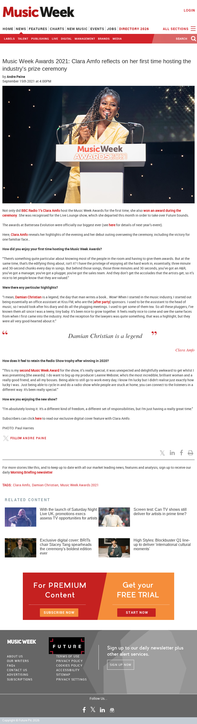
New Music (77, 28)
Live (55, 38)
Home (8, 28)
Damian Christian (45, 485)
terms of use (68, 656)
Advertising (17, 674)
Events (97, 28)
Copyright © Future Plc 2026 (20, 720)
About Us (15, 656)
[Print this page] (191, 453)
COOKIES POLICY (69, 665)
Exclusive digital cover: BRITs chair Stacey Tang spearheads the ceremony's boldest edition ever (66, 546)
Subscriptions (20, 679)
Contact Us (17, 670)
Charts (57, 28)
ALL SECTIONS (176, 28)
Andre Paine (16, 76)
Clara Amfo (21, 485)
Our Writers (18, 661)
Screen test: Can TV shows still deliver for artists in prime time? (160, 511)
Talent (23, 38)
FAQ (11, 665)
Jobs (112, 28)
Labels (9, 38)
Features (38, 28)
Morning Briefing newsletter (32, 472)
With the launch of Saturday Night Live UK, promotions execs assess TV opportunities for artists (68, 513)
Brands (104, 38)
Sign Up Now (120, 665)
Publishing (40, 38)
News (21, 28)
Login (189, 10)
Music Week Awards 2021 (79, 485)
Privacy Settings (71, 679)
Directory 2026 (134, 28)
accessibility (68, 670)
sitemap (63, 674)
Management (85, 38)
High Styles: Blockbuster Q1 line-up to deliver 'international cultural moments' (162, 544)
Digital (66, 38)
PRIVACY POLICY (69, 661)
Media (117, 38)
